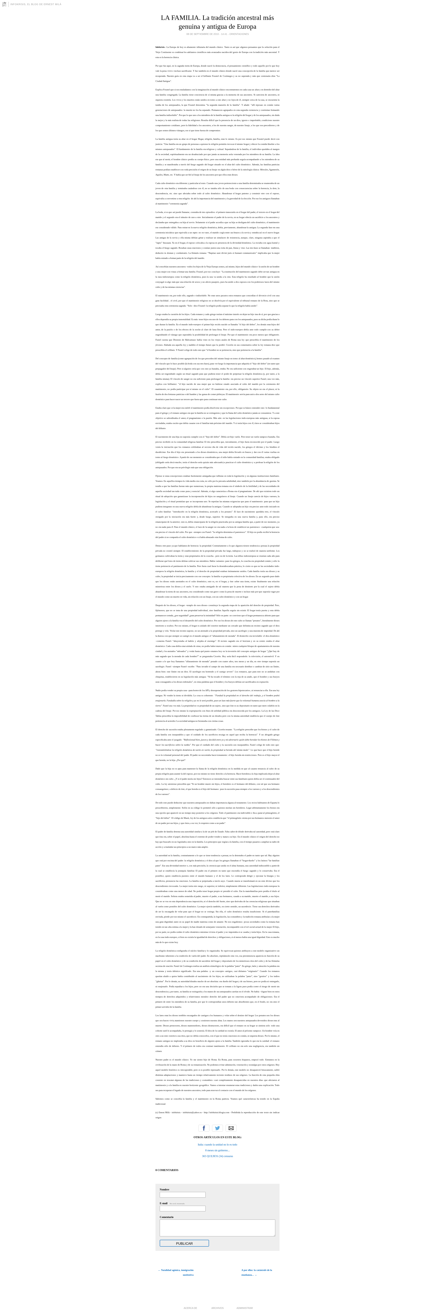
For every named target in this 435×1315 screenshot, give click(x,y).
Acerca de (190, 1308)
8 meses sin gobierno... (217, 1150)
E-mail (172, 1203)
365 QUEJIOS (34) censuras (217, 1156)
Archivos (217, 1308)
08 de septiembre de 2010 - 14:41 (206, 34)
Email (231, 1128)
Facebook (203, 1128)
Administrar (245, 1308)
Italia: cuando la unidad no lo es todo (217, 1144)
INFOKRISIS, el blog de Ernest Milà (35, 4)
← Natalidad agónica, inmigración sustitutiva (176, 1272)
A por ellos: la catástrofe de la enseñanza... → (256, 1272)
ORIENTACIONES (239, 34)
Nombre (164, 1189)
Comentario (166, 1217)
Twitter (217, 1128)
